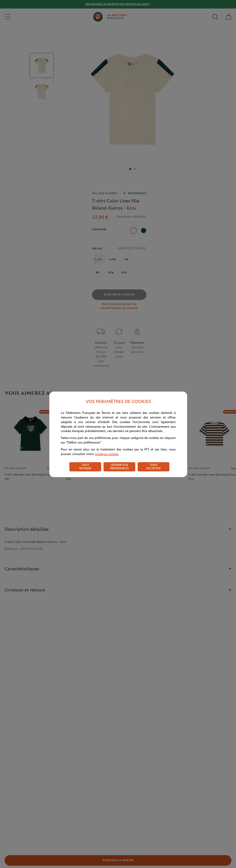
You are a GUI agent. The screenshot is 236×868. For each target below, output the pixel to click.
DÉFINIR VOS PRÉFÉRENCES (119, 466)
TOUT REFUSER (85, 466)
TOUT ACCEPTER (153, 466)
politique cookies (106, 454)
